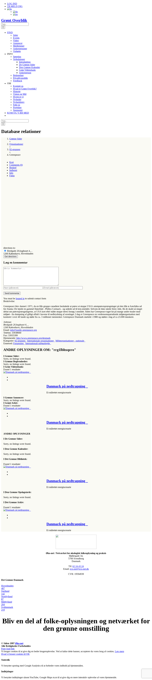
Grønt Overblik (14, 20)
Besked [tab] (12, 167)
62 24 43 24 (78, 566)
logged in (20, 298)
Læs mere (119, 651)
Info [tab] (11, 173)
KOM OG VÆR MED (76, 640)
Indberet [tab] (13, 170)
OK (28, 654)
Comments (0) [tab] (16, 165)
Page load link (8, 648)
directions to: (9, 248)
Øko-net (19, 643)
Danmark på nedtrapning (67, 386)
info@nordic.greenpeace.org (23, 330)
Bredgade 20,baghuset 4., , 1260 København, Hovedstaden (18, 252)
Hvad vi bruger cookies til (13, 654)
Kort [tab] (11, 162)
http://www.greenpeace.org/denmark (33, 338)
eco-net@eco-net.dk (79, 569)
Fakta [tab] (12, 175)
